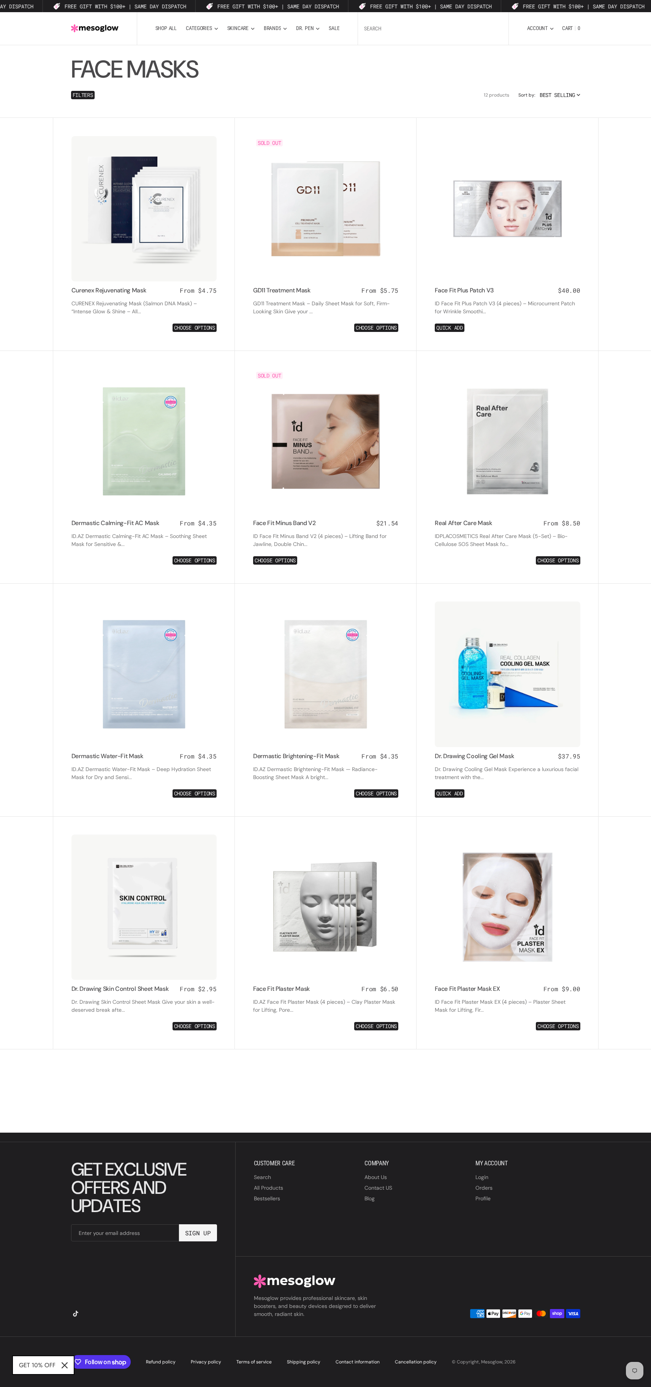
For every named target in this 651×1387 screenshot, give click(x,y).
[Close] (65, 1365)
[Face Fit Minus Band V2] (325, 542)
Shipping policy (303, 1362)
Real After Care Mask (463, 523)
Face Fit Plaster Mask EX (467, 989)
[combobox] (433, 28)
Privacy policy (206, 1362)
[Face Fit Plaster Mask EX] (507, 1008)
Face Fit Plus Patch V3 (464, 290)
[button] (540, 28)
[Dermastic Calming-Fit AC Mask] (144, 542)
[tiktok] (75, 1313)
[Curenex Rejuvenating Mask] (144, 309)
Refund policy (161, 1362)
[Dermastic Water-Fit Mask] (144, 775)
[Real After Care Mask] (507, 542)
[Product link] (144, 208)
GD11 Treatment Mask (281, 290)
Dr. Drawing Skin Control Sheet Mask (120, 989)
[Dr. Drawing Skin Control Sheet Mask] (144, 1008)
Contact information (358, 1362)
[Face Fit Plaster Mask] (325, 1008)
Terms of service (254, 1362)
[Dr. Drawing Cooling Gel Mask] (507, 775)
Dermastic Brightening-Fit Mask (296, 756)
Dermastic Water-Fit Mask (107, 756)
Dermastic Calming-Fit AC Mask (115, 523)
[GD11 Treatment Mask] (325, 309)
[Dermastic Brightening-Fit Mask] (325, 775)
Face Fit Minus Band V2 (284, 523)
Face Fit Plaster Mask (281, 989)
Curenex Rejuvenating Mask (108, 290)
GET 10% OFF (37, 1365)
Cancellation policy (416, 1362)
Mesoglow (491, 1362)
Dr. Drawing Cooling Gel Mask (474, 756)
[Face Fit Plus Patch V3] (507, 309)
